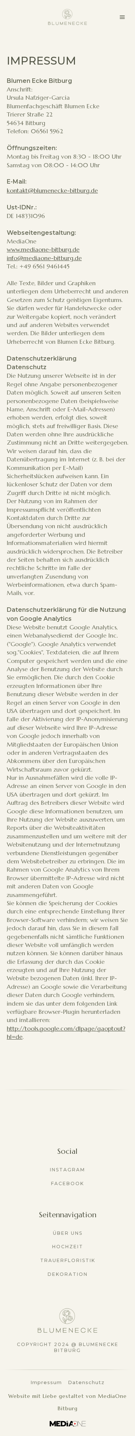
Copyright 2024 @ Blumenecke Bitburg (67, 1348)
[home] (67, 17)
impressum (46, 1382)
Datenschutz (86, 1382)
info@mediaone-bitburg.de (44, 258)
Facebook (67, 1183)
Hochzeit (67, 1246)
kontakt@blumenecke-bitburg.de (52, 190)
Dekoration (68, 1274)
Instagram (67, 1169)
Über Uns (67, 1233)
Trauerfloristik (67, 1260)
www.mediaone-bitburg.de (43, 249)
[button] (122, 17)
